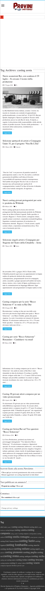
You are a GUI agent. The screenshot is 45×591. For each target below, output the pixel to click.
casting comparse (24, 534)
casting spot (3, 560)
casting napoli (35, 549)
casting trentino (4, 563)
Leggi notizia (7, 133)
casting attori (34, 527)
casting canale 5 (14, 533)
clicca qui (16, 497)
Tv (16, 85)
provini (19, 566)
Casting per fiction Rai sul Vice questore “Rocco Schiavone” (21, 430)
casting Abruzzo (23, 527)
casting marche (33, 545)
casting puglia (30, 552)
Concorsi (17, 147)
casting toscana (35, 559)
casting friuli (41, 537)
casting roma (11, 556)
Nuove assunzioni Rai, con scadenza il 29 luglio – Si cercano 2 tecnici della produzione (21, 78)
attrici (5, 527)
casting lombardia (16, 545)
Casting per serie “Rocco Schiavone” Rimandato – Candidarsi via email (19, 338)
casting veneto (33, 562)
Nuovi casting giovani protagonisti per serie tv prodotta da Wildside (22, 201)
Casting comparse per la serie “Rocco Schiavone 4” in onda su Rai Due (19, 303)
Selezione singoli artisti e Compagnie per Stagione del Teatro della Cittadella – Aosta (22, 241)
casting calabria (21, 530)
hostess (14, 565)
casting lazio (27, 540)
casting (14, 527)
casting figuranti (33, 537)
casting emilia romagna (17, 536)
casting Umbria (21, 563)
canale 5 (9, 527)
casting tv (13, 563)
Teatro (17, 246)
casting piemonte (14, 552)
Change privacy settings (10, 508)
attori (2, 527)
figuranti (8, 566)
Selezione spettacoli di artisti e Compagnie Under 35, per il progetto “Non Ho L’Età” (22, 142)
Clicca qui (5, 472)
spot (23, 565)
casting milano (21, 548)
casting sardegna (25, 556)
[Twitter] (23, 583)
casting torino (21, 559)
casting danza (33, 534)
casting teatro (11, 560)
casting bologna (9, 530)
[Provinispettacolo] (22, 6)
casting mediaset (6, 549)
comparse (3, 566)
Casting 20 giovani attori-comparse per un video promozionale (21, 395)
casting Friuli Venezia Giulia (9, 541)
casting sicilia (37, 556)
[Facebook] (21, 583)
